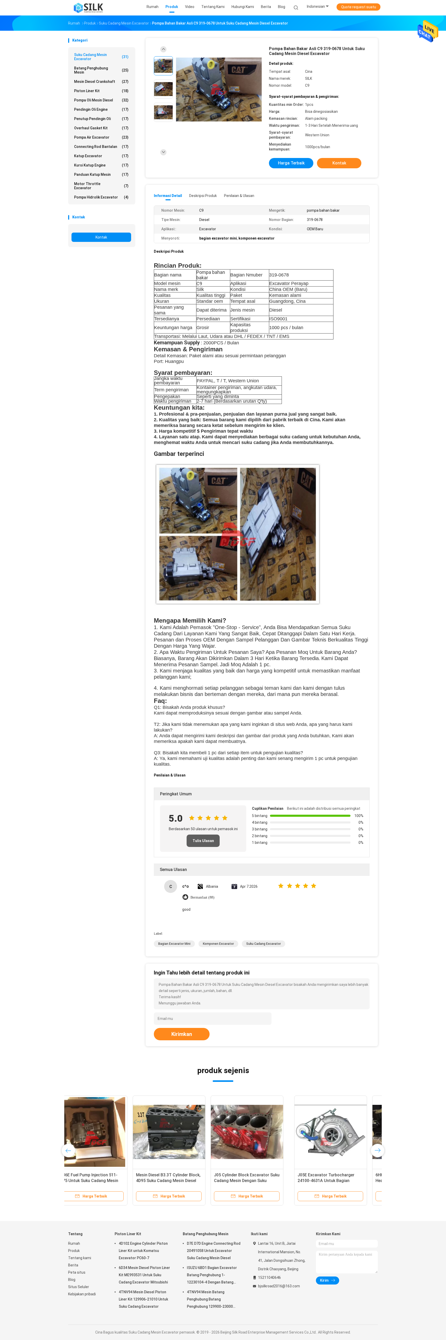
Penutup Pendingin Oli (101, 119)
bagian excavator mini (174, 944)
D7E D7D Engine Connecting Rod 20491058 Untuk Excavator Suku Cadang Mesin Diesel (214, 1250)
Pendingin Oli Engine (101, 109)
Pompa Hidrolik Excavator (101, 197)
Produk (74, 1251)
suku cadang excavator (263, 944)
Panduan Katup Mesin (101, 174)
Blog (71, 1280)
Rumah (74, 1243)
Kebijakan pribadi (82, 1294)
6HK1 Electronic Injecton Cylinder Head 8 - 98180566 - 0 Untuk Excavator (181, 1180)
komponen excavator (218, 944)
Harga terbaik (291, 163)
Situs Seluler (78, 1287)
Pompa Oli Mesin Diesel (101, 100)
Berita (73, 1265)
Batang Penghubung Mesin (101, 70)
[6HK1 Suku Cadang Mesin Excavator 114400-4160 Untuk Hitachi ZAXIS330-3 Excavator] (338, 1132)
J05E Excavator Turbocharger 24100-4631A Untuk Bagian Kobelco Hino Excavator (99, 1180)
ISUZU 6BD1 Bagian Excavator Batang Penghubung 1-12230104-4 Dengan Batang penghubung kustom (212, 1276)
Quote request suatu (358, 7)
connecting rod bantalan (101, 147)
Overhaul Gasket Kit (101, 128)
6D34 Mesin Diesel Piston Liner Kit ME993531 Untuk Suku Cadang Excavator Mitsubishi (144, 1275)
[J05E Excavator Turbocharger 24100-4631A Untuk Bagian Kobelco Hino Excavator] (104, 1132)
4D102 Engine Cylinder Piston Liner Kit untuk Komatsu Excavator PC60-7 (143, 1250)
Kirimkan (181, 1034)
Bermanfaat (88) (202, 897)
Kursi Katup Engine (101, 165)
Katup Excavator (101, 156)
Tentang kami (79, 1258)
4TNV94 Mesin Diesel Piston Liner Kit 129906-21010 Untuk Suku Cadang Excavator (143, 1299)
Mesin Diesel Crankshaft (101, 82)
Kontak (101, 237)
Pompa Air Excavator (101, 137)
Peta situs (76, 1272)
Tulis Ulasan (203, 841)
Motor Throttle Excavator (101, 186)
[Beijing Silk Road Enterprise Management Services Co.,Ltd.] (88, 8)
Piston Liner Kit (101, 91)
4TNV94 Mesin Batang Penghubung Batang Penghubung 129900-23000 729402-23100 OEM (210, 1300)
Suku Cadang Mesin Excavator (101, 57)
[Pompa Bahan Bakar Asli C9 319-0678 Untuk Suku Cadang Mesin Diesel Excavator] (219, 90)
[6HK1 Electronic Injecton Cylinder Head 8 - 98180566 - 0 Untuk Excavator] (182, 1132)
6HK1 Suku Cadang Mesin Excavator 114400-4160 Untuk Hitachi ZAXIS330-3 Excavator (334, 1180)
